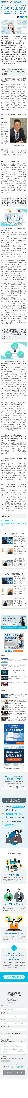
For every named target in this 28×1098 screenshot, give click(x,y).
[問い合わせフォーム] (14, 628)
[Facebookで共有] (21, 17)
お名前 (3, 1013)
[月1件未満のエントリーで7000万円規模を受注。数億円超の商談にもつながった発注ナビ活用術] (7, 540)
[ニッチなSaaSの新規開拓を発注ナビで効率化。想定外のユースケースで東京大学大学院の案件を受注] (7, 563)
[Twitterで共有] (18, 17)
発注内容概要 (5, 1040)
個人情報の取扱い (20, 1066)
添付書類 (3, 1056)
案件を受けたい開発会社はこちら (14, 768)
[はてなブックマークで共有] (23, 17)
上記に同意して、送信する (14, 1072)
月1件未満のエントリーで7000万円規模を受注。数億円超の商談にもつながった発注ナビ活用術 (19, 540)
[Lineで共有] (26, 17)
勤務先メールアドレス (7, 1026)
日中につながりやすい (11, 1033)
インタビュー (10, 5)
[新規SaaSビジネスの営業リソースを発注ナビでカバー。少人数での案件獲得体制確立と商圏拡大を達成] (7, 551)
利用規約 (10, 1066)
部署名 (3, 1019)
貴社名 (3, 1006)
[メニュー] (26, 2)
